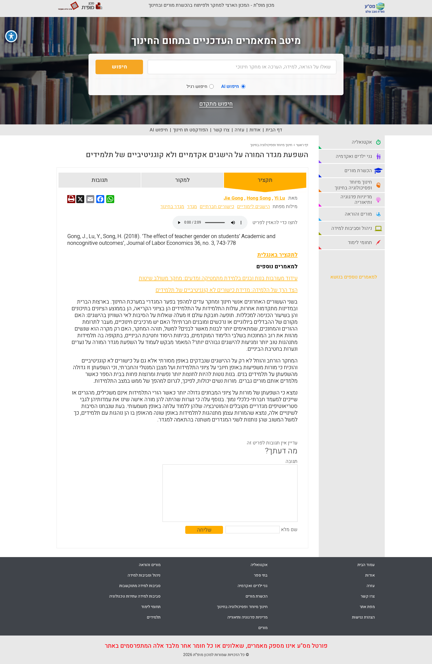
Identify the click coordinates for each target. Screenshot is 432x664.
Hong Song (259, 198)
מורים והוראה (149, 565)
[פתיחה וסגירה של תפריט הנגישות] (11, 36)
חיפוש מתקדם (216, 104)
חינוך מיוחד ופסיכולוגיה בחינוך (271, 145)
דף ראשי (302, 145)
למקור (182, 180)
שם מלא (289, 529)
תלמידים (153, 617)
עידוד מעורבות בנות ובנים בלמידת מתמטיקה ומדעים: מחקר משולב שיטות (218, 278)
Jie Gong (233, 198)
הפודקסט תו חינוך (190, 129)
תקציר (265, 180)
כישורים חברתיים (217, 206)
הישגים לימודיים (253, 206)
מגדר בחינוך (172, 206)
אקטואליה (259, 565)
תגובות (100, 180)
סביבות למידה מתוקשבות (139, 586)
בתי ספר (261, 575)
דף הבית (274, 129)
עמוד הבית (366, 565)
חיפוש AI (159, 129)
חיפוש (119, 67)
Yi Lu (279, 198)
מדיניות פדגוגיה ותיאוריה (248, 617)
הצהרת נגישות (363, 617)
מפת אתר (367, 607)
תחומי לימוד (150, 607)
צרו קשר (221, 129)
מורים (263, 628)
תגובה (292, 461)
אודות (255, 129)
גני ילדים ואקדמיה (253, 586)
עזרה (239, 129)
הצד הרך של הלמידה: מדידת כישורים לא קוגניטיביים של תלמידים (227, 290)
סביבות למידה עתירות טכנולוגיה (134, 596)
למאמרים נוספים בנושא (353, 277)
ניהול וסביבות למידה (144, 575)
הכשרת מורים (257, 596)
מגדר (192, 206)
